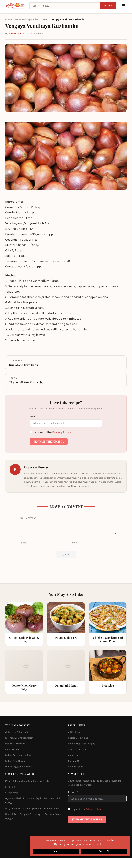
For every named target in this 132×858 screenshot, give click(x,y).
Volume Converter (15, 743)
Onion (45, 19)
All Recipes (74, 732)
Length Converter (14, 749)
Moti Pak (10, 786)
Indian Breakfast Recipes (81, 743)
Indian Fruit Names (15, 761)
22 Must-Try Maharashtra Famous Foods (27, 781)
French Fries (11, 792)
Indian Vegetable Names (18, 766)
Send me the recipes (49, 441)
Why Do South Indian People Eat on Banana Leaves (32, 808)
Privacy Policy (61, 432)
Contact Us (74, 761)
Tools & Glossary (77, 749)
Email (33, 416)
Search (108, 5)
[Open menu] (123, 5)
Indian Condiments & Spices (20, 755)
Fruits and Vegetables (26, 19)
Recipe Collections (78, 737)
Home (8, 19)
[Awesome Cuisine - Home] (15, 5)
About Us (73, 755)
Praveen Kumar (17, 33)
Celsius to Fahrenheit (16, 732)
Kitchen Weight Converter (19, 737)
